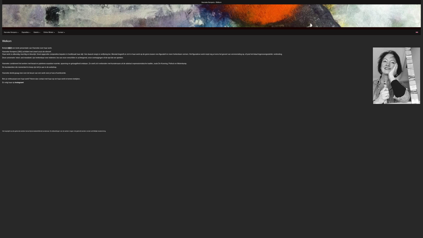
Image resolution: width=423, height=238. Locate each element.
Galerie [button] (36, 32)
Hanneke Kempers (207, 2)
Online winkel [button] (49, 32)
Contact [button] (61, 32)
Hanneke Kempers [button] (10, 32)
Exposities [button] (25, 32)
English (417, 32)
